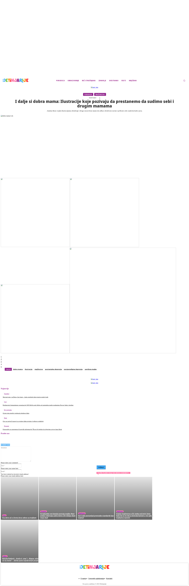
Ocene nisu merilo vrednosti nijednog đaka (16, 413)
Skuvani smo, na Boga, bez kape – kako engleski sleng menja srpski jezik (25, 397)
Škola (5, 418)
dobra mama (18, 369)
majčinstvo (39, 369)
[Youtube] (29, 439)
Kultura (5, 556)
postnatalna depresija (53, 369)
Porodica (88, 94)
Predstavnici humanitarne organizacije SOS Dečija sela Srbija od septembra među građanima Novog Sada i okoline (38, 405)
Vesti (5, 402)
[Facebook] (91, 376)
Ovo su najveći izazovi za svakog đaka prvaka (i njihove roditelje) (23, 421)
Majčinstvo (100, 94)
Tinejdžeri (6, 394)
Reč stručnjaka (8, 410)
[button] (184, 81)
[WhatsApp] (113, 376)
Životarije (6, 426)
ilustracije (28, 369)
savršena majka (91, 369)
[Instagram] (8, 439)
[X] (98, 376)
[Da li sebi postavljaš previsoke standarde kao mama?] (95, 498)
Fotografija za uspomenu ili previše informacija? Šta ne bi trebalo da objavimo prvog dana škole (32, 429)
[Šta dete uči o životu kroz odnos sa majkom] (19, 498)
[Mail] (13, 439)
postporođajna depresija (73, 369)
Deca (4, 515)
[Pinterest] (105, 376)
